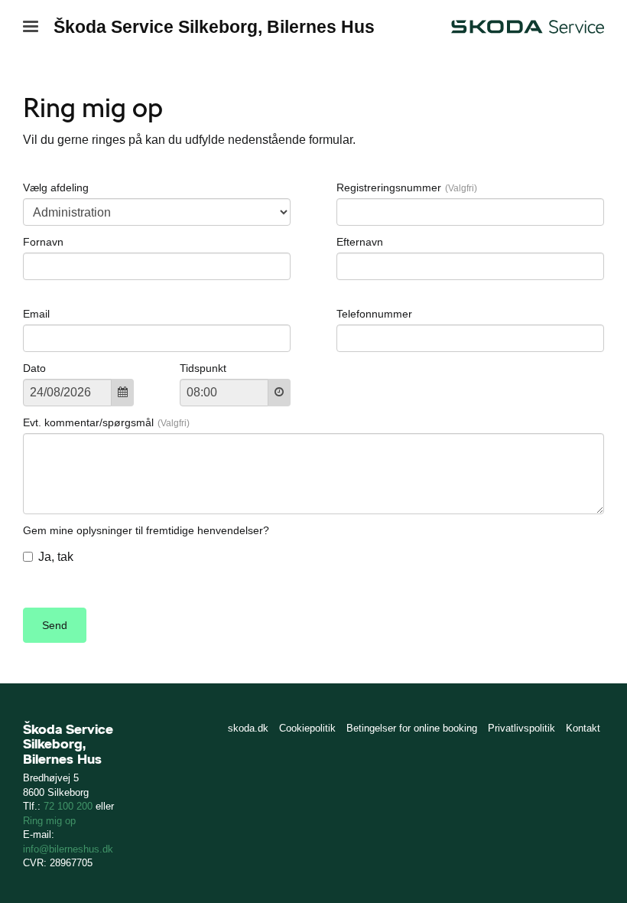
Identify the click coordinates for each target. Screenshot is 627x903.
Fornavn (43, 242)
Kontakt (583, 728)
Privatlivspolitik (521, 728)
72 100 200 (68, 806)
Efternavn (359, 242)
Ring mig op (49, 820)
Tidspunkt (203, 368)
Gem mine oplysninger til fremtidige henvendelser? (146, 530)
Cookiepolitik (307, 728)
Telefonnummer (374, 314)
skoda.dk (248, 728)
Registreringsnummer (388, 187)
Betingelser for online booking (411, 728)
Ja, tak (55, 556)
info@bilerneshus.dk (68, 849)
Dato (34, 368)
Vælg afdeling (56, 187)
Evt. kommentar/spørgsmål (88, 422)
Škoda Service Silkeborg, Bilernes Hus (214, 27)
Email (36, 314)
